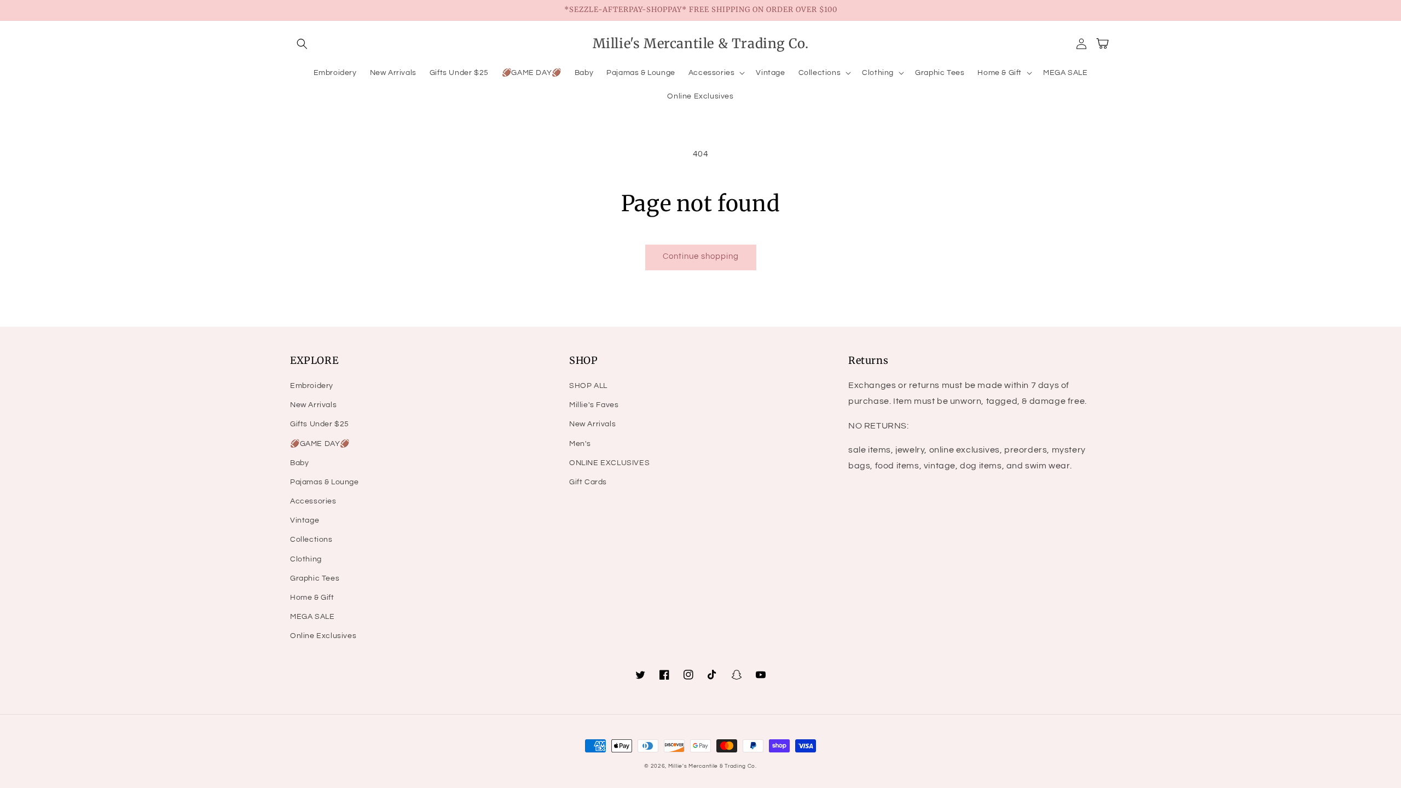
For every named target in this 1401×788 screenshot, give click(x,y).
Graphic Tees (314, 578)
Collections (311, 539)
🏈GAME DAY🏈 (320, 444)
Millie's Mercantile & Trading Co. (712, 766)
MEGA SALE (312, 617)
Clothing (306, 559)
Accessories (313, 501)
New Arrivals (313, 405)
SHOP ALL (588, 386)
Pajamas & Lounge (324, 482)
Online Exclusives (323, 636)
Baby (299, 463)
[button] (302, 44)
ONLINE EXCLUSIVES (609, 463)
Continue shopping (701, 256)
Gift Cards (588, 482)
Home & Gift (312, 597)
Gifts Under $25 (319, 424)
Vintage (304, 520)
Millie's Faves (593, 405)
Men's (580, 444)
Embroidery (311, 386)
